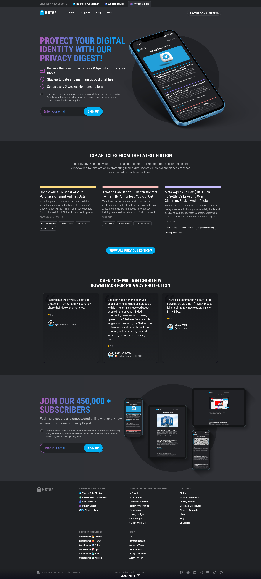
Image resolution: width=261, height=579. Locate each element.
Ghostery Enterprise (189, 510)
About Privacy (136, 558)
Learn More (128, 575)
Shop (109, 12)
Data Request (135, 549)
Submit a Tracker (137, 545)
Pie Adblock (135, 510)
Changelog (185, 523)
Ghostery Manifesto (189, 497)
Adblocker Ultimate (138, 501)
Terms (118, 572)
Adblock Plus (135, 497)
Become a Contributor (204, 12)
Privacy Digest (141, 3)
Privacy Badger (136, 514)
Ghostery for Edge (89, 553)
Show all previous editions (130, 250)
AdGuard (133, 493)
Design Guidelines (138, 553)
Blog (98, 12)
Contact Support (137, 541)
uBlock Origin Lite (138, 523)
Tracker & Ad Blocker (87, 3)
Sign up (93, 111)
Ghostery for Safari (89, 545)
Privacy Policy (92, 97)
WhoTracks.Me (116, 3)
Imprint (142, 572)
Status (183, 493)
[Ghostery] (48, 12)
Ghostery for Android (90, 558)
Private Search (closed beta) (95, 497)
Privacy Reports (187, 501)
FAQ (131, 536)
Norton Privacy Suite (139, 506)
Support (85, 12)
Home (72, 12)
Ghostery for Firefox (90, 541)
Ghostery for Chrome (90, 536)
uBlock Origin (135, 518)
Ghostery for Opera (90, 549)
